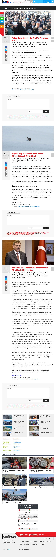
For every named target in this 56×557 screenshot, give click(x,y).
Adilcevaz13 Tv (42, 544)
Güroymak (22, 90)
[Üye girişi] (2, 24)
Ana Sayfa (22, 534)
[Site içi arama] (2, 26)
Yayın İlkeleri (29, 535)
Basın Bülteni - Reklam (24, 541)
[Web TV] (2, 18)
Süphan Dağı (34, 206)
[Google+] (6, 52)
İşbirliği (39, 535)
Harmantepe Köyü (28, 206)
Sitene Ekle (26, 544)
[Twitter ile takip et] (44, 538)
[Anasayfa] (2, 13)
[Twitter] (6, 50)
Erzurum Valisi (25, 379)
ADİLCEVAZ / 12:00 (22, 1)
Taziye (33, 90)
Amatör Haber (41, 534)
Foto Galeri (49, 541)
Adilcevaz (22, 206)
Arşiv (21, 544)
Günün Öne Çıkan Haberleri (24, 549)
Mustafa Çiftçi (31, 379)
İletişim (34, 535)
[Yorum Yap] (6, 60)
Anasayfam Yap (34, 544)
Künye (26, 534)
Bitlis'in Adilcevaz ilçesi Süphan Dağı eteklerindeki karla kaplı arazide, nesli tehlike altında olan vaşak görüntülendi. (30, 160)
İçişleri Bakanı (37, 379)
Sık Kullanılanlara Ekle (33, 534)
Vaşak (38, 206)
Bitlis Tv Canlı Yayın (24, 546)
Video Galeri (42, 541)
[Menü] (2, 15)
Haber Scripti (5, 549)
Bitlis (19, 90)
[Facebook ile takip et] (41, 538)
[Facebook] (6, 47)
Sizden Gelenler (16, 451)
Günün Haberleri (34, 541)
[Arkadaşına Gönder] (6, 55)
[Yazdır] (6, 57)
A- (52, 40)
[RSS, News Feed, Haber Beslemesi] (46, 538)
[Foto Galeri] (2, 21)
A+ (52, 38)
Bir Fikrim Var (23, 535)
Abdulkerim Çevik (28, 90)
